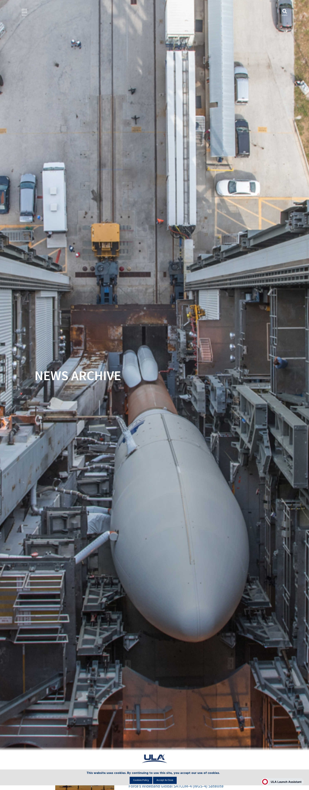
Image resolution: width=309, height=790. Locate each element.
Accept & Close (164, 780)
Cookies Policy (141, 780)
